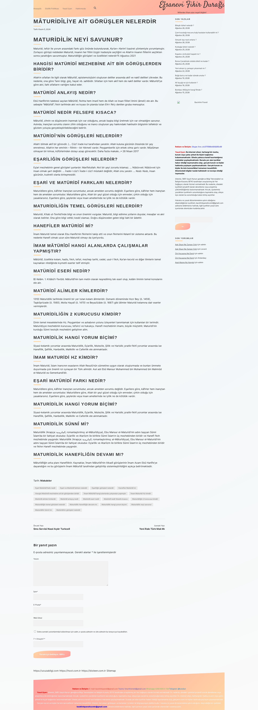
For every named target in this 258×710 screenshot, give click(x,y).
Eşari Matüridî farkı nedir (45, 488)
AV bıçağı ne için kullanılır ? (186, 82)
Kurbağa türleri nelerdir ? (185, 47)
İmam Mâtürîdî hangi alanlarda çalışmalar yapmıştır (105, 493)
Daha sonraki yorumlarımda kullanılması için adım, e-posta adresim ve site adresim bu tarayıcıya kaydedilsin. (82, 632)
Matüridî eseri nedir (91, 499)
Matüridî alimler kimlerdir (45, 499)
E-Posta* (37, 605)
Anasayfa (37, 8)
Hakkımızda (81, 8)
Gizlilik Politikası (52, 8)
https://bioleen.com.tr (94, 670)
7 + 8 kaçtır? (39, 639)
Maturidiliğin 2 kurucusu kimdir (145, 499)
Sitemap (111, 670)
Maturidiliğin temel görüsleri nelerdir (50, 504)
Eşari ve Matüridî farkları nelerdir (73, 488)
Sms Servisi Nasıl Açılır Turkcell (51, 528)
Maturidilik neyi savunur (141, 504)
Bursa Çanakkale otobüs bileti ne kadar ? (192, 61)
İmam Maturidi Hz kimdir (141, 493)
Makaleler (46, 480)
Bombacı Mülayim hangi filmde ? (188, 90)
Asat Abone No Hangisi (184, 262)
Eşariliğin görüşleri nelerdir (103, 488)
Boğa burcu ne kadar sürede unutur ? (190, 75)
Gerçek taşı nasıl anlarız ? (185, 40)
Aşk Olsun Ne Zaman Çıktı (186, 244)
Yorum (36, 559)
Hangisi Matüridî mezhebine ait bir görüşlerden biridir (57, 493)
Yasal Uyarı (67, 8)
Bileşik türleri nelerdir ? (184, 25)
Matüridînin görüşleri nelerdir (68, 510)
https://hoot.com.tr (70, 670)
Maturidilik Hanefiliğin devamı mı (83, 504)
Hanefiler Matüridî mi (127, 488)
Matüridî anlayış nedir (69, 499)
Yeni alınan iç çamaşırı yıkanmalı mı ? (190, 68)
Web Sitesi (37, 618)
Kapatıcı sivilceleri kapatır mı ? (187, 54)
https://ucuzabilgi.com (46, 670)
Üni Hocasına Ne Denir (184, 253)
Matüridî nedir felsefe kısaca (116, 499)
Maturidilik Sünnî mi (43, 510)
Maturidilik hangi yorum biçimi (114, 504)
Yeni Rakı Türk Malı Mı (152, 528)
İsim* (35, 592)
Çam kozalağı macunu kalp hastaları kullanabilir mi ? (197, 32)
